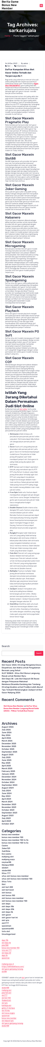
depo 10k (5, 940)
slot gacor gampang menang (12, 969)
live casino (6, 854)
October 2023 (8, 810)
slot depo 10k (8, 906)
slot (23, 978)
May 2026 (6, 735)
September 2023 (9, 813)
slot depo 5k (7, 912)
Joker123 (6, 848)
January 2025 (8, 774)
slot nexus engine (8, 1013)
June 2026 (7, 732)
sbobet (5, 868)
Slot (8, 66)
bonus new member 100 (12, 837)
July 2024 (6, 791)
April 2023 (6, 821)
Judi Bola (6, 851)
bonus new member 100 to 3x (15, 840)
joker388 (5, 945)
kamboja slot (6, 1006)
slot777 (5, 923)
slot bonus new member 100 (14, 901)
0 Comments (21, 66)
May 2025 (6, 763)
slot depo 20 (6, 953)
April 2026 (6, 738)
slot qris (5, 920)
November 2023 (9, 807)
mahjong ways (8, 859)
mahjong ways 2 (8, 964)
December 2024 (9, 777)
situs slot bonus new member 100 (17, 879)
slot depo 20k (8, 909)
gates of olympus (8, 1008)
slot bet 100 (6, 998)
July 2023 (6, 818)
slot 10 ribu (6, 1011)
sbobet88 (6, 870)
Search (6, 646)
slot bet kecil (8, 890)
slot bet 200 (7, 887)
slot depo (6, 904)
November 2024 (9, 779)
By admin (24, 63)
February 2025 (8, 771)
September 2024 (9, 785)
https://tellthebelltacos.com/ (13, 967)
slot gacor (6, 915)
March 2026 (7, 741)
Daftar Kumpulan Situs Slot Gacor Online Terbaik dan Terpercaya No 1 (19, 72)
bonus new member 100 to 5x (15, 843)
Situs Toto (6, 881)
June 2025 (6, 760)
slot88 (4, 972)
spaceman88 (8, 929)
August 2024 (8, 788)
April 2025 (6, 766)
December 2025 (9, 743)
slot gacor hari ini (10, 917)
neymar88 (6, 862)
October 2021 (8, 824)
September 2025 (9, 752)
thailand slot (6, 1000)
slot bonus (6, 893)
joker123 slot (6, 993)
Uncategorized (8, 934)
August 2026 (8, 727)
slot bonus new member (13, 898)
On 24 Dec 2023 (11, 63)
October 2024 (8, 782)
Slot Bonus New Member (14, 706)
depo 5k (5, 955)
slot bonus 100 (8, 895)
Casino (5, 846)
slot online (23, 409)
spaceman (6, 926)
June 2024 (7, 793)
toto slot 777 (7, 950)
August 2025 (8, 755)
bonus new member (11, 834)
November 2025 (9, 746)
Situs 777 (6, 873)
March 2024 (7, 802)
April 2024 (6, 799)
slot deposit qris (8, 1021)
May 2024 (6, 796)
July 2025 (6, 757)
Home (7, 36)
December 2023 (9, 804)
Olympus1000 (8, 865)
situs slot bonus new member (15, 876)
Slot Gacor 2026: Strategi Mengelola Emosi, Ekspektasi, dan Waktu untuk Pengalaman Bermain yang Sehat (21, 668)
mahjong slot (8, 857)
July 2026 (6, 730)
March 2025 (7, 768)
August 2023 (8, 815)
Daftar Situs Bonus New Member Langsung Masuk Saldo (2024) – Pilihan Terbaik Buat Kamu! (21, 708)
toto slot (6, 931)
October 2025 (8, 749)
